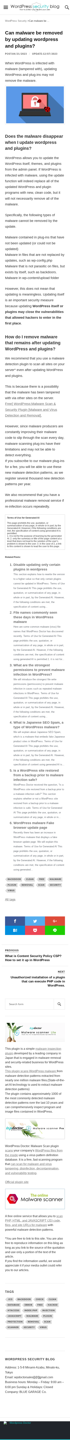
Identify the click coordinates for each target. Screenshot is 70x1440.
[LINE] (55, 930)
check (40, 1299)
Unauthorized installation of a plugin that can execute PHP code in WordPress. (38, 981)
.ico (10, 1299)
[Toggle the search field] (64, 7)
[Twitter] (35, 921)
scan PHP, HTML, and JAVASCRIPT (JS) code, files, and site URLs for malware (34, 1220)
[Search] (59, 1004)
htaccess (13, 1310)
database (14, 1305)
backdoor (14, 879)
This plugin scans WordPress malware (31, 1071)
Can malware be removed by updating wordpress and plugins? (34, 39)
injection (48, 1310)
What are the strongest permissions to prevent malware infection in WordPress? (39, 669)
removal (27, 885)
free (41, 879)
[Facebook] (15, 921)
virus (11, 891)
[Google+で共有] (55, 921)
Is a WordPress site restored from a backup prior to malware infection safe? (38, 775)
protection (15, 1322)
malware (55, 879)
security (55, 885)
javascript (14, 1316)
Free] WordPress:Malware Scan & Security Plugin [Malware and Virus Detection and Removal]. (31, 409)
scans (9, 1150)
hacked (52, 1305)
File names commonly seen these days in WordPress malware (35, 617)
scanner (13, 1327)
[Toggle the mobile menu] (6, 7)
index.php (30, 1310)
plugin (12, 885)
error (28, 1305)
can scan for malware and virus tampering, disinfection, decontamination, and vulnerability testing (32, 1168)
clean (30, 879)
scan (41, 885)
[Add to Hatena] (15, 930)
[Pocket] (35, 930)
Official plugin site (17, 1182)
